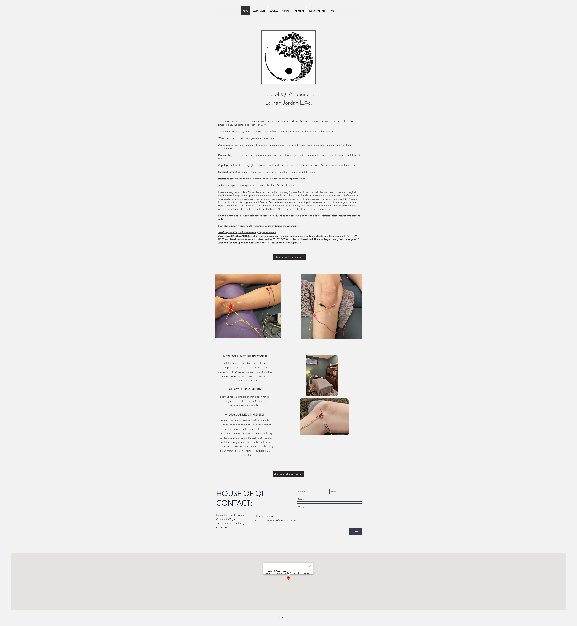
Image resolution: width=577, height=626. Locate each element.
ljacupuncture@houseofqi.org (279, 520)
